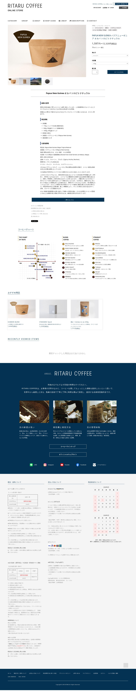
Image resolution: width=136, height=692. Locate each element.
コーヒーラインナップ (68, 446)
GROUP (25, 21)
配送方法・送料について (20, 673)
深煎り (107, 28)
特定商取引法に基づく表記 (50, 673)
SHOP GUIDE (50, 21)
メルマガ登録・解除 (113, 673)
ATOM (23, 676)
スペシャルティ (99, 28)
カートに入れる (118, 72)
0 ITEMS (124, 7)
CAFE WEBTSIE (12, 676)
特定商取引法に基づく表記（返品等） (41, 208)
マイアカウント (87, 673)
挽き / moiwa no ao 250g (80, 322)
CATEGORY (13, 21)
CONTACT (93, 21)
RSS (20, 676)
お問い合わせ (76, 673)
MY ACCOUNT (97, 7)
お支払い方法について (34, 673)
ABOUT (37, 21)
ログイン (103, 673)
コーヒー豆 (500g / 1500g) (99, 30)
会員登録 (105, 7)
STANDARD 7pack (45, 322)
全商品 (93, 25)
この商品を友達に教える (37, 211)
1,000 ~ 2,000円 (112, 30)
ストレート (107, 25)
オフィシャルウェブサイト (68, 454)
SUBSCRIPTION (77, 21)
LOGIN (112, 7)
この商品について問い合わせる (39, 214)
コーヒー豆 (100, 25)
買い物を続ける (35, 216)
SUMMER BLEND (14, 322)
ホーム (9, 673)
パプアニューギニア (116, 28)
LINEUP (64, 21)
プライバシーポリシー (64, 673)
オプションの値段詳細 (37, 205)
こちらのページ (20, 646)
